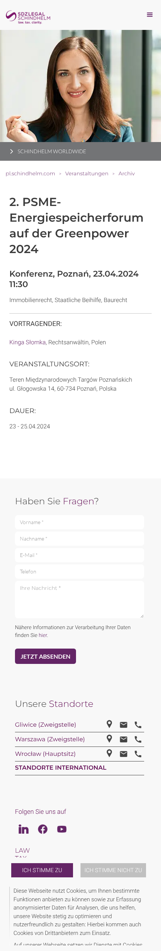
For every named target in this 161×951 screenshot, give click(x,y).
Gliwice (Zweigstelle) (45, 725)
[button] (150, 916)
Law (22, 851)
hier (43, 635)
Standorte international (60, 768)
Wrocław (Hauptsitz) (45, 754)
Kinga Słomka (27, 342)
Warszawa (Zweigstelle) (50, 739)
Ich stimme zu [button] (42, 870)
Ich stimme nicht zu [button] (113, 870)
